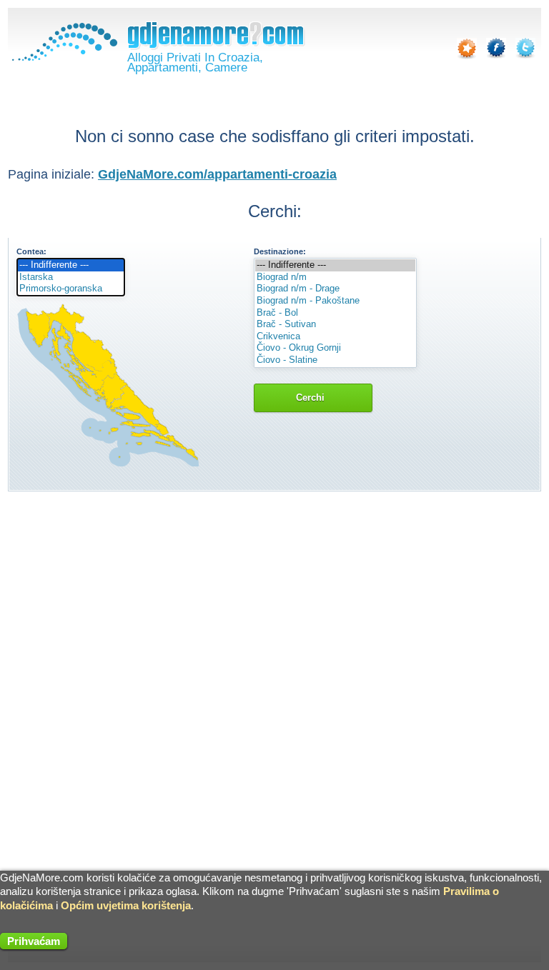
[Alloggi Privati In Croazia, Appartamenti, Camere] (63, 58)
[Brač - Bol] (335, 313)
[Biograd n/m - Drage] (335, 289)
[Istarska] (71, 277)
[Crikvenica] (335, 337)
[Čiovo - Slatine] (335, 360)
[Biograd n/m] (335, 277)
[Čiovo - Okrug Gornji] (335, 348)
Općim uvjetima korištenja (126, 905)
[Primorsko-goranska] (71, 289)
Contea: (31, 251)
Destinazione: (280, 251)
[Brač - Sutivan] (335, 325)
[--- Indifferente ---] (71, 265)
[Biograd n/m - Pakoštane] (335, 301)
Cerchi (313, 397)
